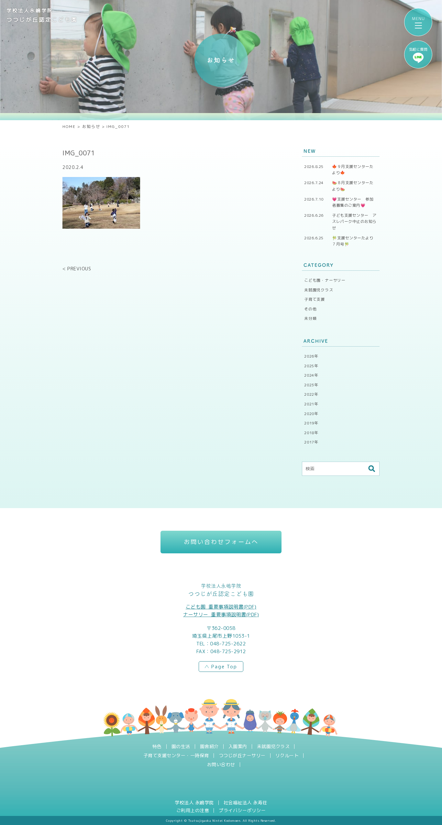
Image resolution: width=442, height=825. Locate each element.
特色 (157, 746)
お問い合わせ (221, 764)
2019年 (311, 423)
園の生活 (180, 746)
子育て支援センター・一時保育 (176, 755)
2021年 (311, 404)
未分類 (310, 318)
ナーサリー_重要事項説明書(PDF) (221, 614)
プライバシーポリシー (242, 810)
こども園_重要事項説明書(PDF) (221, 606)
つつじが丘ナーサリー (242, 755)
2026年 (311, 356)
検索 (371, 469)
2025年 (311, 366)
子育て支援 (314, 299)
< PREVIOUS (76, 268)
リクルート (287, 755)
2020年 (311, 413)
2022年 (311, 394)
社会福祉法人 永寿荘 (245, 802)
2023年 (311, 385)
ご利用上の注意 (192, 810)
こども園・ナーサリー (325, 280)
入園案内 (237, 746)
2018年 (311, 432)
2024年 (311, 375)
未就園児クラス (318, 290)
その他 (310, 309)
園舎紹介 (209, 746)
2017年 (311, 442)
